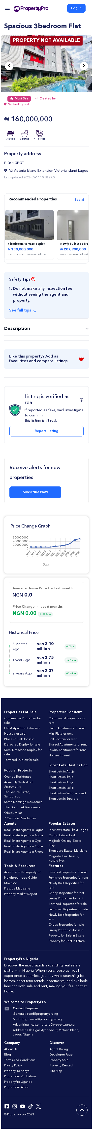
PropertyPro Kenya (17, 1071)
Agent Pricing (59, 1049)
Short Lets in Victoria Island (67, 793)
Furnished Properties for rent (68, 877)
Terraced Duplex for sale (21, 760)
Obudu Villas (13, 813)
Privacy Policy (13, 1065)
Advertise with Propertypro (22, 872)
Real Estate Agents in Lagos (23, 830)
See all (80, 199)
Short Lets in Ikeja (61, 777)
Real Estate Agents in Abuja (23, 835)
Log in (76, 8)
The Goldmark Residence (22, 807)
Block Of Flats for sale (19, 739)
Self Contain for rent (63, 739)
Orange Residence (17, 776)
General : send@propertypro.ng (35, 1013)
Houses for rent (59, 755)
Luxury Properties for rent (66, 898)
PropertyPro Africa (16, 1087)
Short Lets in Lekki (61, 788)
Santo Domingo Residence (23, 802)
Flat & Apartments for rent (67, 728)
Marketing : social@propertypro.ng (37, 1019)
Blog (7, 1054)
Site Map (56, 1071)
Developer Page (61, 1054)
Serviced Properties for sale (68, 904)
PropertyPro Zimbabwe (20, 1076)
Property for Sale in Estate (66, 935)
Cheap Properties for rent (66, 893)
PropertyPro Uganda (18, 1082)
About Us (10, 1049)
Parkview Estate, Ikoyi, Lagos (68, 830)
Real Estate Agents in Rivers (23, 851)
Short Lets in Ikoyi (61, 782)
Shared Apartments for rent (68, 744)
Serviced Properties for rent (68, 872)
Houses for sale (15, 733)
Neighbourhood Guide (20, 877)
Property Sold (59, 1060)
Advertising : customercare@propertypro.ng (44, 1024)
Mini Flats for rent (61, 733)
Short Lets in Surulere (63, 798)
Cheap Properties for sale (66, 924)
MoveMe (10, 883)
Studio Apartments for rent (67, 750)
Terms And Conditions (19, 1060)
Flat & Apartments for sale (22, 728)
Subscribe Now (35, 492)
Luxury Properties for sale (66, 930)
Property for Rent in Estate (67, 941)
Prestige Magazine (17, 888)
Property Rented (61, 1065)
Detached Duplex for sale (22, 744)
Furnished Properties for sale (68, 909)
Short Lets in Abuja (62, 771)
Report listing (46, 431)
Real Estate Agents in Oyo (22, 841)
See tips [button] (20, 311)
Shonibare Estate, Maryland (68, 850)
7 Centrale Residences (20, 818)
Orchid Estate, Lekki (62, 835)
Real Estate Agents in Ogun (23, 846)
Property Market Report (20, 894)
